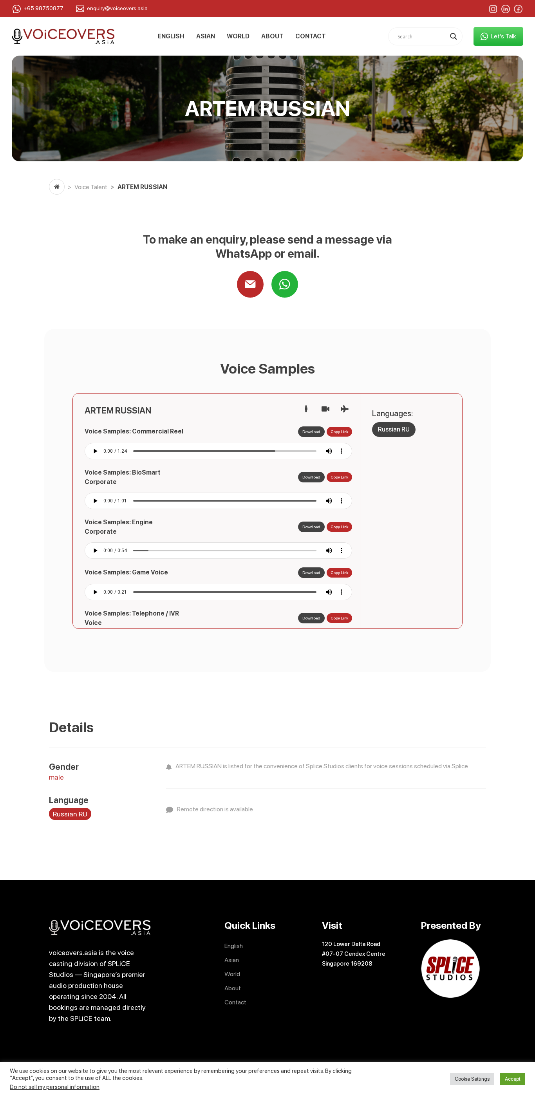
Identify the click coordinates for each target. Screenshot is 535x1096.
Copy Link (339, 431)
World (238, 36)
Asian (205, 36)
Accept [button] (513, 1079)
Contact (310, 36)
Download (311, 431)
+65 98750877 (43, 8)
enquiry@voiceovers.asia (117, 8)
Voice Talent (90, 187)
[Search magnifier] (453, 36)
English (171, 36)
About (272, 36)
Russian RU (394, 429)
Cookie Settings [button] (472, 1079)
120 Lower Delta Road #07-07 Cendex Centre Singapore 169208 (353, 954)
